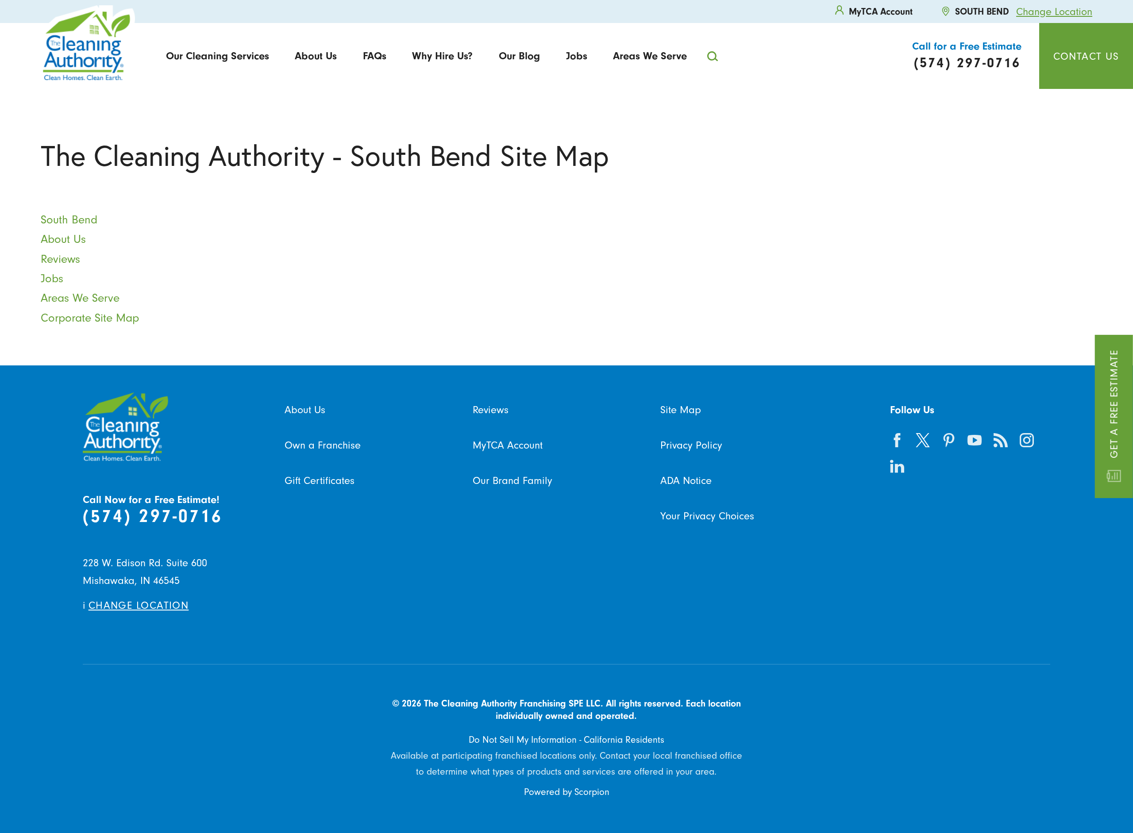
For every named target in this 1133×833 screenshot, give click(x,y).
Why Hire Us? (442, 56)
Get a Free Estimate (1114, 404)
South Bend (69, 219)
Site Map (680, 409)
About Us (316, 56)
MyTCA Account (508, 445)
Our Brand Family (512, 480)
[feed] (1000, 440)
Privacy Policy (691, 445)
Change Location (1054, 11)
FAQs (374, 56)
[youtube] (975, 440)
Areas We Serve (650, 56)
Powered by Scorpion (566, 792)
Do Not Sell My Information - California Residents (566, 739)
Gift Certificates (320, 480)
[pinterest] (949, 440)
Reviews (60, 259)
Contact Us (1086, 56)
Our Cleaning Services (217, 56)
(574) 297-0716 (153, 516)
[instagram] (1027, 440)
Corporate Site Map (90, 318)
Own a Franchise (323, 445)
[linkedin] (897, 466)
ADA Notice (686, 480)
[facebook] (897, 440)
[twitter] (923, 440)
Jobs (576, 56)
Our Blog (519, 56)
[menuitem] (217, 56)
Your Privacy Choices (707, 516)
